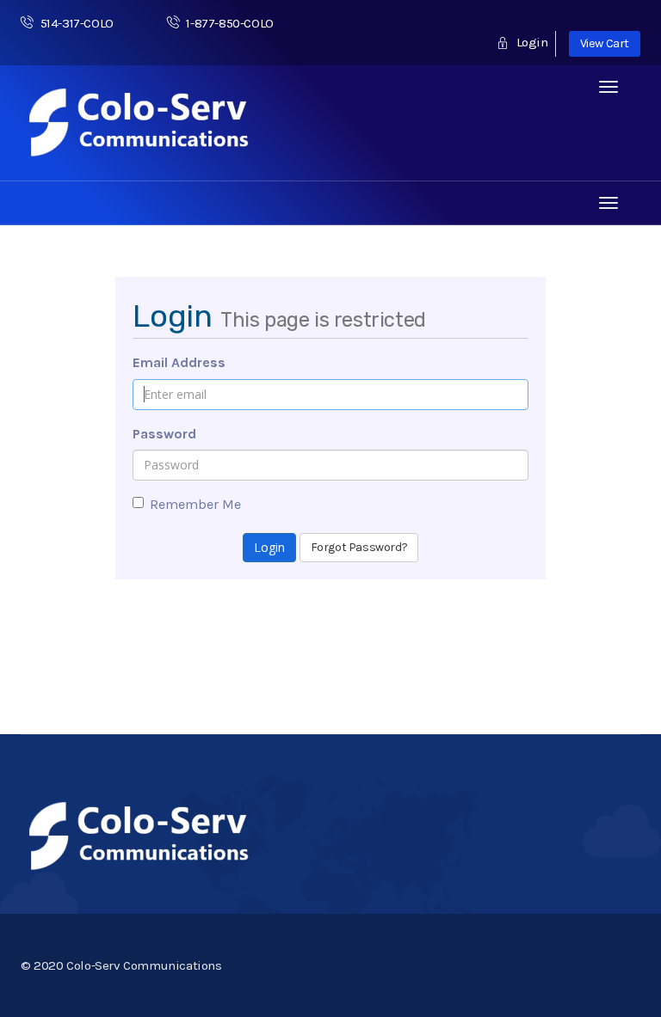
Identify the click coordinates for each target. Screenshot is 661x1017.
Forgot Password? (359, 547)
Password (164, 434)
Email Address (179, 362)
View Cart (604, 43)
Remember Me (195, 504)
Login (530, 42)
